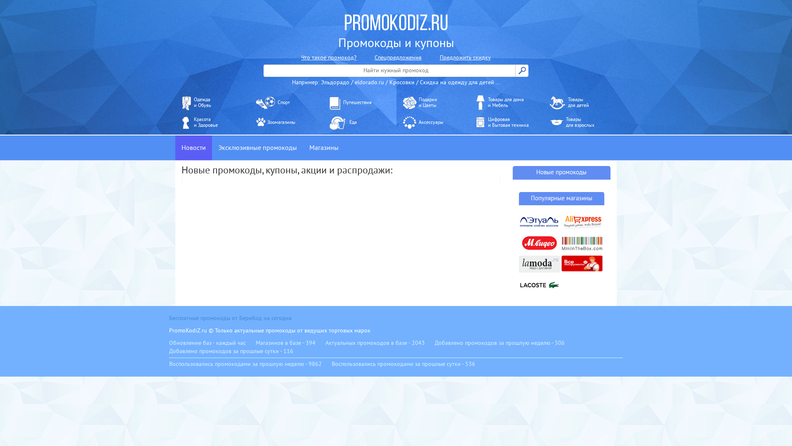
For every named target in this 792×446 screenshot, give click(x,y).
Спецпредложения (398, 58)
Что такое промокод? (328, 58)
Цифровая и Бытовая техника (508, 122)
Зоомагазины (281, 122)
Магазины (324, 148)
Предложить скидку (465, 58)
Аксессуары (431, 122)
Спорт (284, 102)
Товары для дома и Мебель (506, 102)
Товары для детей (578, 102)
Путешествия (357, 102)
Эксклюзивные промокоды (257, 148)
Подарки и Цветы (428, 102)
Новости (194, 148)
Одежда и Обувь (202, 102)
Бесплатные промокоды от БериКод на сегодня (230, 318)
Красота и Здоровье (206, 122)
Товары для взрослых (580, 122)
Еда (353, 122)
